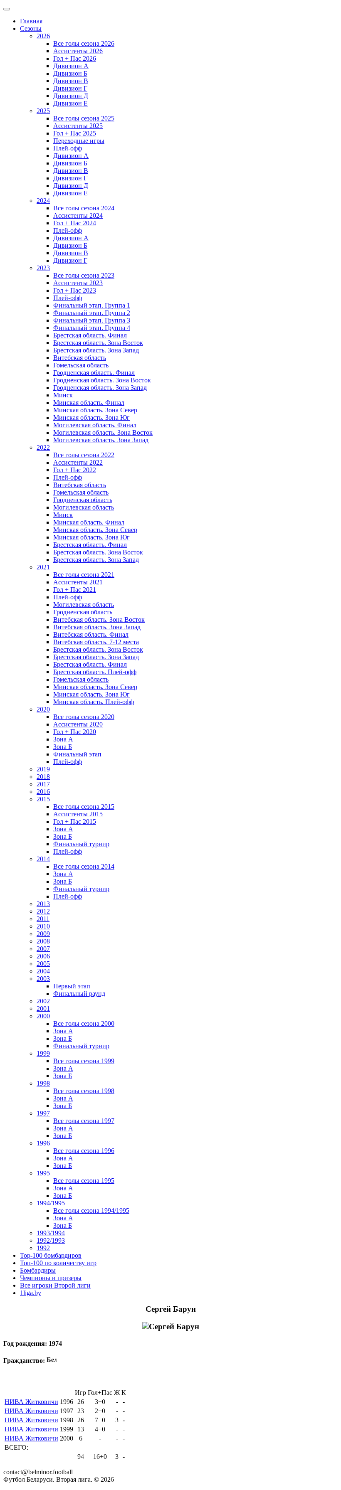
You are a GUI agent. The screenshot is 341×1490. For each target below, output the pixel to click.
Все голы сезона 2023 (83, 275)
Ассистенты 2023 (78, 282)
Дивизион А (71, 65)
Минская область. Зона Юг (91, 417)
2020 (43, 709)
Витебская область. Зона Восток (99, 619)
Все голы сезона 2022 (83, 454)
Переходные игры (78, 140)
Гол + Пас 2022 (74, 469)
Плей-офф (67, 148)
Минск (63, 395)
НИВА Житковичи (31, 1401)
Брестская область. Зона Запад (96, 350)
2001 (43, 1008)
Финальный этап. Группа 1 (91, 305)
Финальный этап (77, 754)
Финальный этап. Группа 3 (91, 320)
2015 (43, 799)
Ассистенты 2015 (78, 814)
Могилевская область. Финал (94, 425)
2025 (43, 110)
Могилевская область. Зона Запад (100, 439)
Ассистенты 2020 (78, 724)
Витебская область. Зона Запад (97, 626)
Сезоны (31, 28)
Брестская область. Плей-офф (94, 671)
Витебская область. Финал (90, 634)
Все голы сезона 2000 (83, 1023)
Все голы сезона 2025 (83, 118)
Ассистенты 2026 (78, 50)
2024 (43, 200)
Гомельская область (81, 365)
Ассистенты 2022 (78, 462)
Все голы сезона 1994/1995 (91, 1210)
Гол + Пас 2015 (74, 821)
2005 (43, 963)
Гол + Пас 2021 (74, 589)
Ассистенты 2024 (78, 215)
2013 (43, 903)
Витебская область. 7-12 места (96, 641)
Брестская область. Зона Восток (98, 342)
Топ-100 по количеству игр (58, 1262)
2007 (43, 948)
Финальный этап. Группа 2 (91, 312)
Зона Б (62, 746)
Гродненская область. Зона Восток (102, 380)
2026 (43, 35)
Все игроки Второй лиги (55, 1285)
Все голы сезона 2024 (83, 208)
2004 (43, 971)
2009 (43, 933)
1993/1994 (51, 1232)
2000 (43, 1016)
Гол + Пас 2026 (74, 58)
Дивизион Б (70, 73)
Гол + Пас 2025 (74, 133)
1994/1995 (51, 1203)
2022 (43, 447)
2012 (43, 911)
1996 (43, 1143)
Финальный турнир (81, 843)
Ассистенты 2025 (78, 125)
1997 (43, 1113)
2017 (43, 784)
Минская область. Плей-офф (93, 701)
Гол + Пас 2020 (74, 731)
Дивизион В (70, 80)
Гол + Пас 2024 (74, 223)
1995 (43, 1173)
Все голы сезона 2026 (83, 43)
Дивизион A (71, 155)
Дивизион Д (70, 95)
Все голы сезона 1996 (83, 1150)
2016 (43, 791)
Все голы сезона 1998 (83, 1090)
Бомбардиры (38, 1270)
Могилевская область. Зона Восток (103, 432)
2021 (43, 567)
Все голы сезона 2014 (83, 866)
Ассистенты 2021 (78, 582)
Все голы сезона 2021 (83, 574)
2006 (43, 956)
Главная (31, 21)
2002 (43, 1001)
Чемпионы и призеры (51, 1277)
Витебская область (79, 357)
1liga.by (30, 1292)
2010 (43, 926)
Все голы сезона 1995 (83, 1180)
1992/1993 (51, 1240)
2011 (43, 918)
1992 (43, 1247)
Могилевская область (83, 507)
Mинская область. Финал (88, 522)
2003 (43, 978)
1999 (43, 1053)
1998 (43, 1083)
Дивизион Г (70, 88)
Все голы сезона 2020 (83, 716)
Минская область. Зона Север (95, 410)
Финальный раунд (79, 993)
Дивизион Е (70, 103)
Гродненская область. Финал (94, 372)
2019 (43, 769)
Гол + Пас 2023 (74, 290)
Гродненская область (82, 499)
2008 (43, 941)
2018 (43, 776)
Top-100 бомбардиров (51, 1255)
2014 (43, 858)
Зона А (63, 739)
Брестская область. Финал (90, 335)
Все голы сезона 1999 (83, 1060)
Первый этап (71, 986)
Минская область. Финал (88, 402)
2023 (43, 267)
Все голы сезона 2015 (83, 806)
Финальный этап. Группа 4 (91, 327)
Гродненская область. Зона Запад (100, 387)
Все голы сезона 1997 (83, 1120)
